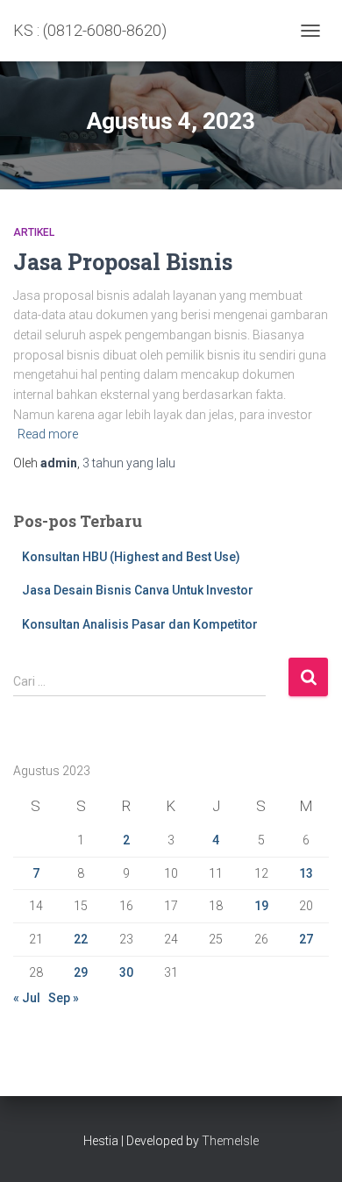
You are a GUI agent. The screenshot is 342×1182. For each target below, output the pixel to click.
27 (306, 939)
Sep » (63, 998)
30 (126, 972)
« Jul (26, 998)
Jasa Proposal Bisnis (122, 261)
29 (81, 972)
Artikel (33, 232)
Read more (48, 434)
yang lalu (128, 463)
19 (261, 906)
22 (81, 939)
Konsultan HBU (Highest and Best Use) (131, 557)
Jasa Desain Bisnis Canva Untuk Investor (137, 590)
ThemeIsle (230, 1141)
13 (306, 873)
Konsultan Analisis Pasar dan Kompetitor (140, 624)
